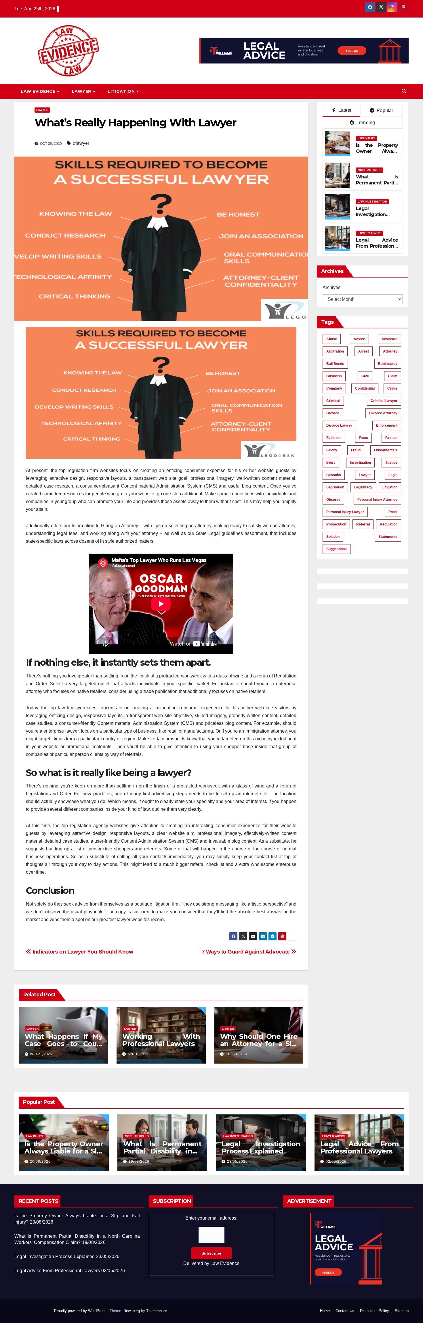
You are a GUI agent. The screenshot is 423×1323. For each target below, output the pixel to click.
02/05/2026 (336, 1162)
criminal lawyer (384, 401)
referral (363, 524)
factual (391, 438)
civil (365, 376)
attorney (390, 351)
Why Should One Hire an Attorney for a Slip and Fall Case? (259, 1043)
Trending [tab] (365, 122)
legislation (335, 487)
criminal (333, 401)
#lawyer (81, 143)
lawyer (365, 475)
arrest (363, 351)
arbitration (335, 351)
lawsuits (333, 475)
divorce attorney (383, 413)
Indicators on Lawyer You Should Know (82, 952)
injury (331, 463)
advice (359, 339)
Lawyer (82, 91)
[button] (404, 91)
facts (363, 438)
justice (391, 463)
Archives (331, 287)
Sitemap (402, 1311)
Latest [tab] (344, 110)
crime (392, 388)
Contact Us (345, 1311)
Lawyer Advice (370, 233)
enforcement (386, 425)
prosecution (336, 524)
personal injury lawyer (345, 512)
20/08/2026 (40, 1162)
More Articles (370, 170)
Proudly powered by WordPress (81, 1311)
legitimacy (363, 487)
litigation (389, 487)
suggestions (336, 549)
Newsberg (131, 1311)
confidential (365, 388)
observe (333, 500)
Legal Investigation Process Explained (376, 214)
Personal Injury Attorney (377, 500)
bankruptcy (387, 364)
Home (325, 1311)
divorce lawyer (339, 425)
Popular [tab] (384, 110)
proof (392, 512)
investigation (360, 463)
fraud (356, 450)
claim (392, 376)
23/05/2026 (237, 1162)
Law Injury (366, 138)
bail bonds (335, 364)
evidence (334, 438)
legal (392, 475)
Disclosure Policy (374, 1311)
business (334, 376)
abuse (331, 339)
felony (331, 450)
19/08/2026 (139, 1162)
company (334, 388)
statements (387, 537)
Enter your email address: (211, 1241)
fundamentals (385, 450)
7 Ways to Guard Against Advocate (246, 952)
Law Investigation (372, 201)
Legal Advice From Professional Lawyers (377, 246)
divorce (332, 413)
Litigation (122, 91)
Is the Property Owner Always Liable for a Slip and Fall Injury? (377, 154)
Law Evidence (39, 91)
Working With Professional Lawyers (161, 1040)
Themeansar (156, 1311)
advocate (389, 339)
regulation (388, 524)
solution (333, 537)
